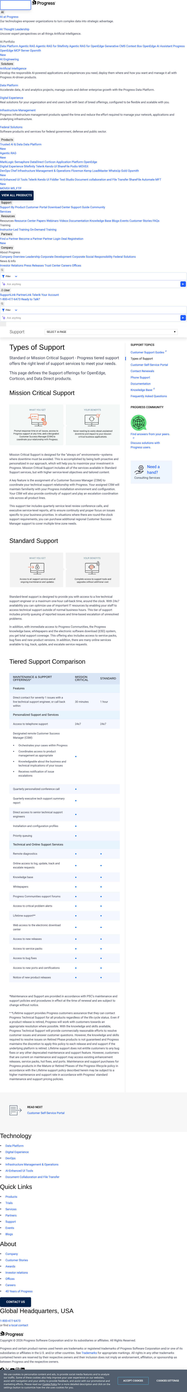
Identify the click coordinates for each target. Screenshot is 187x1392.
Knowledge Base (100, 221)
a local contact (18, 1325)
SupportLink (8, 295)
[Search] (2, 270)
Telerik (40, 166)
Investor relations (16, 1272)
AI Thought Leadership (14, 29)
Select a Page (56, 332)
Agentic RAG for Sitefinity (52, 46)
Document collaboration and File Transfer (101, 179)
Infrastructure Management (18, 110)
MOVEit (83, 166)
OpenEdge (90, 162)
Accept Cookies (133, 1380)
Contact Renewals (142, 371)
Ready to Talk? (30, 299)
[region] (93, 1381)
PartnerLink (23, 295)
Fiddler (54, 179)
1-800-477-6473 (10, 299)
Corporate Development (56, 256)
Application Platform (69, 162)
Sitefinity (29, 166)
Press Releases (34, 265)
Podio (74, 166)
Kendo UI (51, 166)
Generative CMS (115, 46)
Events (124, 221)
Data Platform (9, 46)
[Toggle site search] (2, 303)
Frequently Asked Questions (149, 396)
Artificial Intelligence (13, 68)
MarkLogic (7, 162)
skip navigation (15, 5)
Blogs (115, 221)
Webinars (52, 221)
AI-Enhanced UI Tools (14, 179)
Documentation (79, 221)
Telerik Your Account (45, 295)
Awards (10, 1266)
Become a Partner (30, 238)
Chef (14, 170)
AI (2, 12)
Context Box (134, 46)
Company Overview (12, 256)
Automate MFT (80, 182)
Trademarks (89, 1353)
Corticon (50, 162)
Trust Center (53, 265)
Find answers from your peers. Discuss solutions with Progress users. (150, 440)
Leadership (33, 256)
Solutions (7, 64)
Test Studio (67, 179)
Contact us (15, 1302)
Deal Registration (41, 241)
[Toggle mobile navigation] (3, 324)
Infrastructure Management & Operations (44, 170)
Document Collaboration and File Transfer (32, 1177)
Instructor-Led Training (14, 229)
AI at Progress (9, 17)
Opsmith (20, 53)
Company (7, 247)
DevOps (5, 170)
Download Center (59, 207)
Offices (76, 265)
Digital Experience (11, 98)
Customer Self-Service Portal (149, 365)
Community (97, 207)
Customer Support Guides (148, 352)
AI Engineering (9, 59)
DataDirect (37, 162)
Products (7, 139)
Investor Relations (11, 265)
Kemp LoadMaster (96, 170)
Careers (66, 265)
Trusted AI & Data (11, 144)
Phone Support (140, 377)
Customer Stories (140, 221)
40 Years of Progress (19, 1291)
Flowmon (77, 170)
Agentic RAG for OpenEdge (86, 46)
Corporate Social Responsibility (92, 256)
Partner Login (51, 238)
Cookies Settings (168, 1380)
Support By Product (12, 207)
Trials (9, 1203)
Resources (8, 216)
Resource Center (25, 221)
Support (6, 202)
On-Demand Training (43, 229)
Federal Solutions (11, 127)
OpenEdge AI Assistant (157, 46)
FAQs (156, 221)
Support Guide (80, 207)
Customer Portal (36, 207)
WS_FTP (15, 188)
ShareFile (64, 166)
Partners (6, 234)
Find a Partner (9, 238)
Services (5, 211)
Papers (41, 221)
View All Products (17, 195)
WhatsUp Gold (118, 170)
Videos (63, 221)
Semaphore (21, 162)
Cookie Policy (49, 1384)
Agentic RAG (27, 46)
